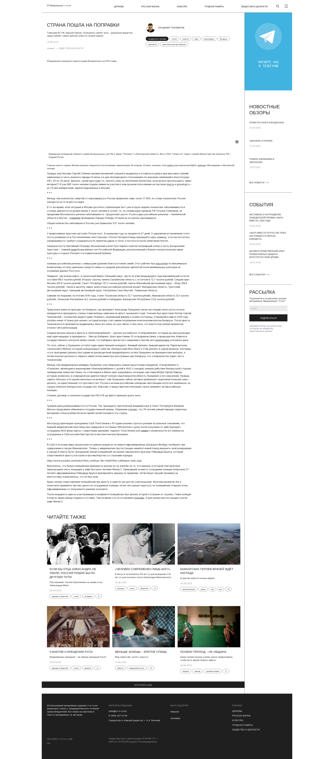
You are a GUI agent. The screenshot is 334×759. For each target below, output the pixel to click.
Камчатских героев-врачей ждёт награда (206, 571)
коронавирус (209, 39)
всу (220, 589)
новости (185, 39)
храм (196, 39)
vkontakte (175, 718)
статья (174, 39)
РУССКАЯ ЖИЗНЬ (150, 6)
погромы (139, 497)
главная (50, 48)
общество (144, 588)
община (185, 671)
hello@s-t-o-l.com (118, 711)
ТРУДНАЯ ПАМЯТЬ (214, 6)
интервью (88, 596)
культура (120, 588)
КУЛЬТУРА (182, 6)
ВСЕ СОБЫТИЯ (257, 274)
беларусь (223, 39)
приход (197, 671)
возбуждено (162, 340)
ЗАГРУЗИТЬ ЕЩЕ (143, 685)
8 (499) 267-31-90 (118, 715)
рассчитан (162, 263)
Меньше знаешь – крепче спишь (141, 651)
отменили (74, 218)
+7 (226, 671)
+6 (228, 589)
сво (212, 589)
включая (202, 165)
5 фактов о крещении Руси (71, 651)
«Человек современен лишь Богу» (142, 569)
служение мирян (212, 671)
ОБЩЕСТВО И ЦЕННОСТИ (254, 6)
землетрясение (188, 589)
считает (132, 409)
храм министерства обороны (174, 44)
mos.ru (170, 184)
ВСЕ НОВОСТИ (257, 182)
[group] (268, 130)
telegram (174, 711)
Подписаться (268, 318)
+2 (155, 588)
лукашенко (152, 44)
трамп (203, 589)
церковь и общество (60, 596)
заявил (145, 430)
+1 (99, 596)
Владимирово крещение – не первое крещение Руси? (78, 657)
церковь (87, 668)
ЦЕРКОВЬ (119, 6)
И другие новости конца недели (197, 578)
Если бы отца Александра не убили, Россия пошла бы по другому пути (73, 573)
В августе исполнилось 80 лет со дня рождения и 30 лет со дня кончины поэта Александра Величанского (143, 576)
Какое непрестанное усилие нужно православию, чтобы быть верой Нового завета (206, 658)
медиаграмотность (136, 668)
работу (170, 165)
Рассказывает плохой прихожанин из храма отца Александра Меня (76, 584)
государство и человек (157, 39)
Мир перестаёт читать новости (131, 657)
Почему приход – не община (203, 651)
